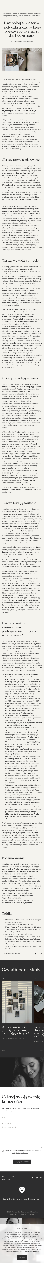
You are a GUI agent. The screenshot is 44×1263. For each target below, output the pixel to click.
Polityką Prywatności (20, 1153)
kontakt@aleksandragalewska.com (22, 1199)
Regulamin (12, 1214)
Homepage (7, 13)
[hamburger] (40, 4)
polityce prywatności (32, 1251)
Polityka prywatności (27, 1214)
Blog (14, 13)
